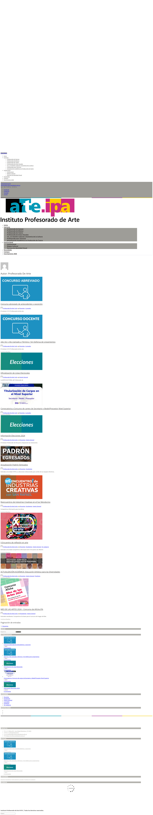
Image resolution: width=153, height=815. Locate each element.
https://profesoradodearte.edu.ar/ (15, 736)
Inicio (5, 156)
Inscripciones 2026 (9, 180)
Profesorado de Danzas (13, 159)
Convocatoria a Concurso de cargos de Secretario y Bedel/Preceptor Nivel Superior (36, 408)
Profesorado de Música (13, 161)
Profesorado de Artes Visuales (15, 164)
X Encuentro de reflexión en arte (14, 542)
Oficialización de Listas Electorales (15, 373)
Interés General (24, 377)
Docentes (22, 308)
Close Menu (4, 153)
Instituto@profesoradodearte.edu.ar (17, 734)
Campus (6, 178)
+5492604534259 (6, 184)
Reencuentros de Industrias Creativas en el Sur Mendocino (25, 502)
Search (18, 632)
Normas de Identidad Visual (14, 175)
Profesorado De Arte (8, 308)
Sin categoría (45, 547)
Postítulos (37, 576)
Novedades (7, 176)
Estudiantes (29, 469)
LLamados (28, 308)
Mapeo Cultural (11, 173)
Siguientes (5, 626)
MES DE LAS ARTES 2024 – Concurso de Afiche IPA (22, 609)
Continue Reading (5, 314)
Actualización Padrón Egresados (14, 465)
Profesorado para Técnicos (14, 167)
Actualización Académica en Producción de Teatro (20, 169)
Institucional (7, 170)
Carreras (6, 157)
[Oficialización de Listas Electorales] (10, 665)
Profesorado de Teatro (13, 162)
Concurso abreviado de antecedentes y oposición (22, 304)
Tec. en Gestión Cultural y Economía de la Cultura (20, 165)
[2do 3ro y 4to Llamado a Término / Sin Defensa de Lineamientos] (10, 655)
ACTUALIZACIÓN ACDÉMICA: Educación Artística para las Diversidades (30, 572)
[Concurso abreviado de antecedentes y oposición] (10, 643)
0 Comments (7, 648)
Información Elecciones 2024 (13, 435)
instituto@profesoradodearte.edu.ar (10, 185)
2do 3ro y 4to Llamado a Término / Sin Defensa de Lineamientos (28, 342)
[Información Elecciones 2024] (10, 686)
